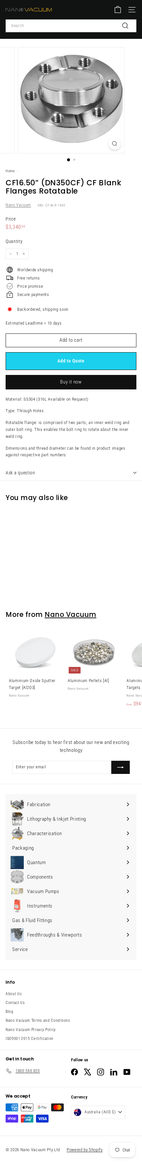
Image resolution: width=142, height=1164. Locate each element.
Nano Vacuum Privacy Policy (31, 1029)
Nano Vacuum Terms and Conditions (38, 1020)
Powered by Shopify (85, 1149)
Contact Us (15, 1002)
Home (10, 171)
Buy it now (71, 382)
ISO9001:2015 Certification (29, 1038)
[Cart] (117, 9)
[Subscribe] (120, 767)
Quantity (14, 241)
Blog (10, 1011)
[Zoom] (114, 144)
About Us (13, 994)
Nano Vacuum (18, 204)
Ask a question (20, 472)
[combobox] (71, 25)
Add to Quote (71, 360)
